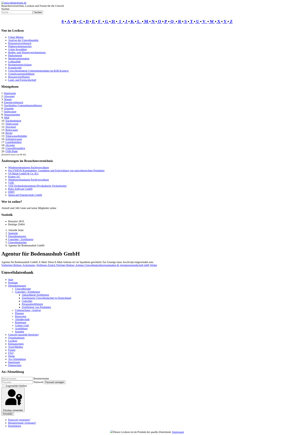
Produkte (13, 282)
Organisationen (16, 337)
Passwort (38, 382)
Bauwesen (20, 316)
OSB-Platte (11, 151)
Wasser (8, 99)
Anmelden (8, 414)
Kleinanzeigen (16, 343)
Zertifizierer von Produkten (36, 307)
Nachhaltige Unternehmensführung (23, 105)
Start (10, 279)
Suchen (5, 8)
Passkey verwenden (13, 410)
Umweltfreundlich (15, 148)
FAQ (11, 353)
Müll (6, 117)
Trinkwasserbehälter (16, 136)
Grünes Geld (22, 325)
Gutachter (27, 301)
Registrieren (14, 425)
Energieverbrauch (13, 102)
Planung (19, 313)
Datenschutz (14, 365)
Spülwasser (10, 111)
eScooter (10, 145)
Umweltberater (23, 288)
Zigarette (9, 108)
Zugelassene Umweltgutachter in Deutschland (46, 298)
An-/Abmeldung (17, 359)
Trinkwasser (11, 123)
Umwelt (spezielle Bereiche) (23, 334)
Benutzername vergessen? (22, 422)
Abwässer (10, 126)
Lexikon (12, 340)
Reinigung (20, 322)
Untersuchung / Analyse (28, 310)
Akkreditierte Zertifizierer (35, 294)
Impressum (10, 93)
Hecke (8, 133)
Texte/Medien (15, 346)
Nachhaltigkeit (13, 120)
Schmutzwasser (13, 139)
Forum (11, 350)
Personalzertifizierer (32, 304)
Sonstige (19, 331)
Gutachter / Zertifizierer (27, 291)
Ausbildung (21, 328)
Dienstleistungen (17, 285)
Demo (11, 356)
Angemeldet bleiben (16, 385)
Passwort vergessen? (19, 419)
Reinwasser (11, 129)
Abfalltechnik (22, 319)
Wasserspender (12, 114)
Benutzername (41, 378)
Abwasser (9, 96)
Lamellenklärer (13, 142)
